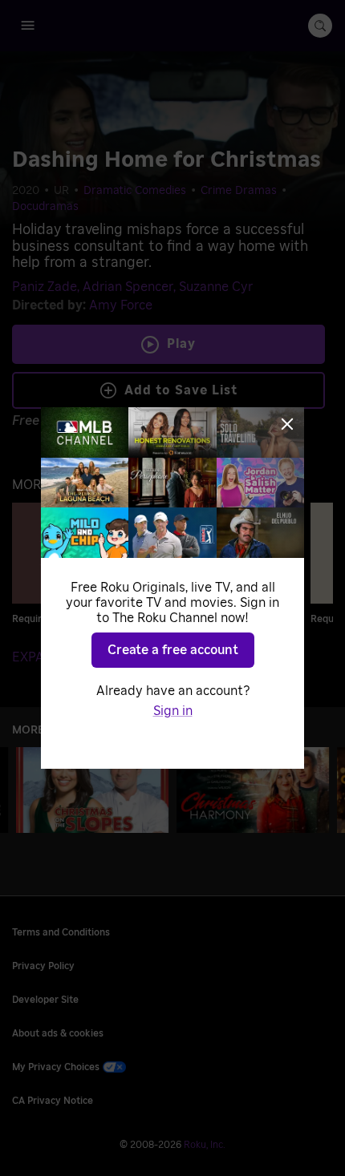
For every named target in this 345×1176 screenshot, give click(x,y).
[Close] (287, 424)
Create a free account (173, 650)
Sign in (173, 711)
